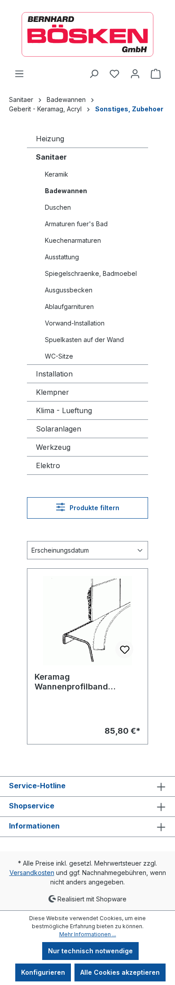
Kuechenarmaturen (73, 240)
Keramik (56, 174)
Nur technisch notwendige (90, 951)
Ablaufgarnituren (69, 306)
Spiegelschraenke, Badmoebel (91, 273)
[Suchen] (93, 73)
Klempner (52, 392)
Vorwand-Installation (75, 323)
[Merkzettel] (114, 73)
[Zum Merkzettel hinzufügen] (124, 649)
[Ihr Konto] (135, 73)
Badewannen (66, 190)
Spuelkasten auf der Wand (84, 339)
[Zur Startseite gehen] (87, 34)
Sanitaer (51, 156)
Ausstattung (62, 257)
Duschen (58, 207)
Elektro (48, 465)
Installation (54, 373)
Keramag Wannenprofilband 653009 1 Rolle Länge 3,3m (77, 682)
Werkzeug (53, 447)
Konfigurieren (43, 972)
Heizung (50, 138)
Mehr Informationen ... (87, 934)
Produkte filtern (93, 508)
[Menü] (19, 73)
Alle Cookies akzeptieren (120, 972)
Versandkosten (31, 872)
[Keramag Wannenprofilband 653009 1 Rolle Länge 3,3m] (87, 620)
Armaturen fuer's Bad (76, 224)
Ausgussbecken (68, 290)
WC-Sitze (59, 356)
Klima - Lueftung (64, 410)
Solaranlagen (58, 428)
